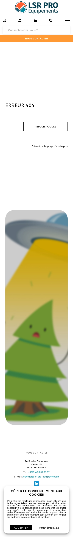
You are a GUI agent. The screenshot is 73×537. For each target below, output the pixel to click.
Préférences (49, 527)
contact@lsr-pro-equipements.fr (41, 476)
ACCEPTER (21, 527)
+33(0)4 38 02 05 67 (39, 472)
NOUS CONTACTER (36, 38)
